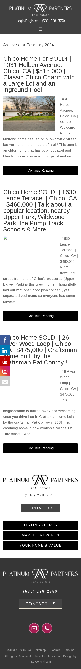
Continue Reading (41, 170)
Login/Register (27, 21)
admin (56, 650)
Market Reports (40, 535)
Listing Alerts (40, 525)
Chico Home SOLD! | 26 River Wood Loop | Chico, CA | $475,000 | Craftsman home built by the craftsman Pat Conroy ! (40, 350)
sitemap (41, 650)
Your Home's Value (41, 545)
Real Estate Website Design (53, 656)
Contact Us (40, 508)
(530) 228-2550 (53, 21)
